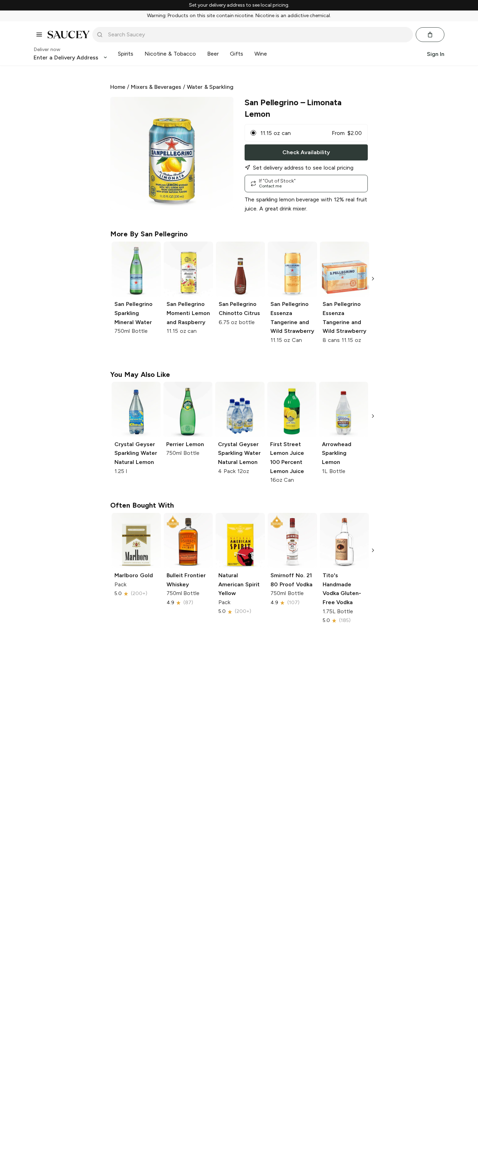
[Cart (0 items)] (430, 34)
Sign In (435, 53)
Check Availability (306, 152)
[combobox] (258, 34)
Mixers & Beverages (156, 87)
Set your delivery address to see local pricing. (239, 5)
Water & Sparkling (210, 87)
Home (117, 87)
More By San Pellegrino (149, 234)
